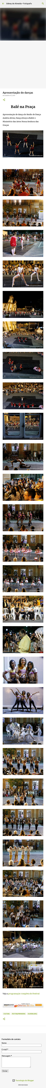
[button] (4, 99)
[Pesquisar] (43, 3)
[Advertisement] (23, 64)
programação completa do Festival (24, 994)
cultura (6, 1013)
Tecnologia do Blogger (24, 1080)
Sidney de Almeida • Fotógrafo (19, 4)
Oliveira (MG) (32, 1013)
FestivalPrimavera (18, 1013)
